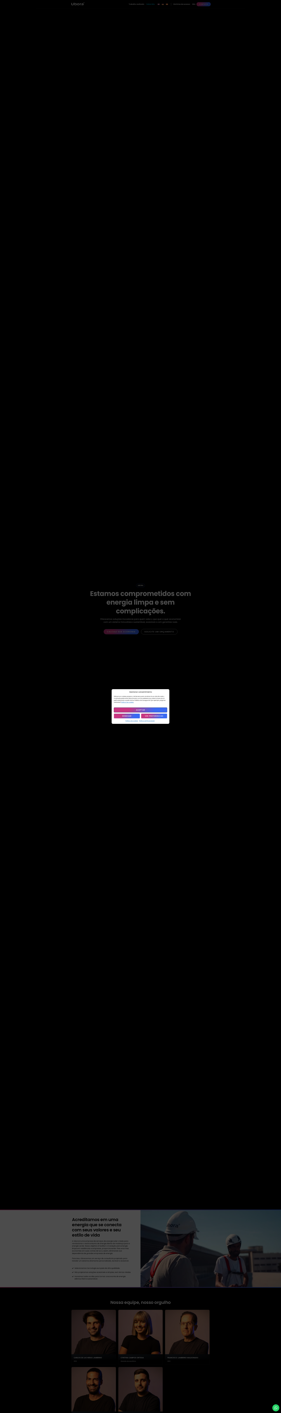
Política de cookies (131, 721)
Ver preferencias (154, 716)
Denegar (126, 716)
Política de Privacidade (147, 721)
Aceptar (140, 710)
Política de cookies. (127, 702)
